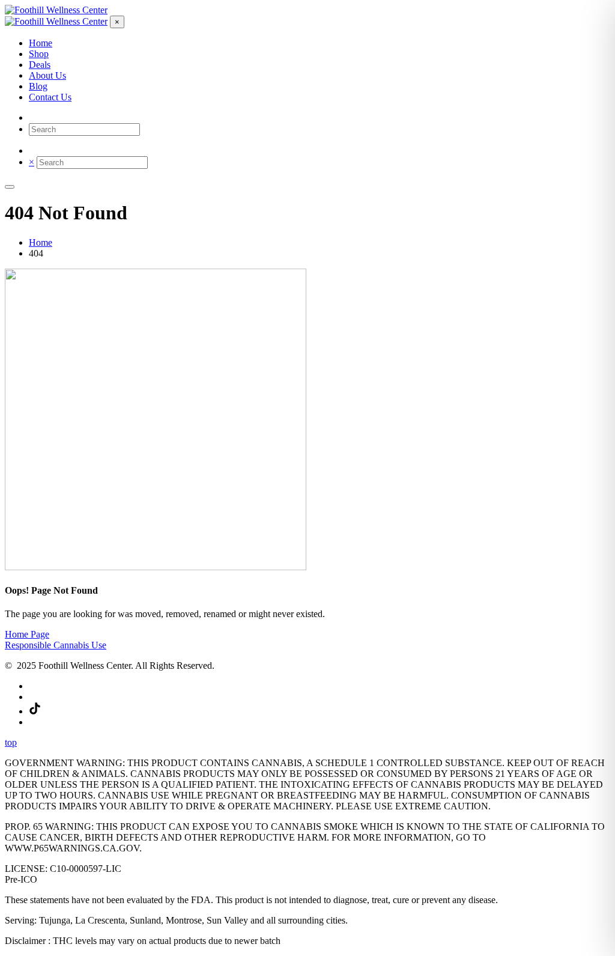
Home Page (27, 634)
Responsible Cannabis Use (55, 645)
